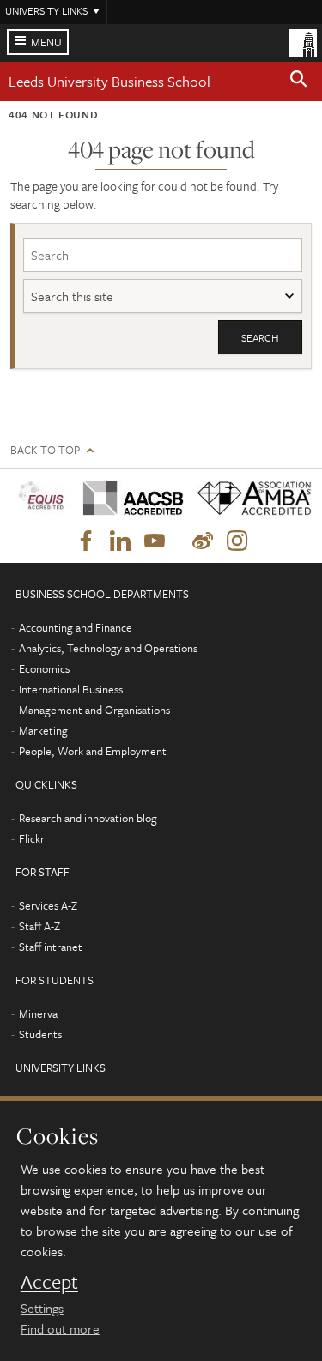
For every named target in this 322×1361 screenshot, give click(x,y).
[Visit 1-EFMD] (40, 498)
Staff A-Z (39, 926)
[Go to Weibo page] (202, 541)
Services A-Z (48, 905)
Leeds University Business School (109, 81)
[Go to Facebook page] (86, 541)
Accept (49, 1282)
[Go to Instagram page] (237, 541)
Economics (44, 668)
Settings (42, 1307)
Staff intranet (50, 946)
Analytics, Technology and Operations (108, 647)
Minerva (38, 1013)
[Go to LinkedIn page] (120, 541)
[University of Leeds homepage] (303, 41)
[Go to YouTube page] (154, 541)
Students (40, 1034)
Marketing (43, 730)
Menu (46, 42)
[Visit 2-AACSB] (127, 498)
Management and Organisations (94, 709)
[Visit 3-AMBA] (249, 499)
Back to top (45, 450)
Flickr (32, 838)
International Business (71, 689)
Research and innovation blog (88, 817)
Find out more (60, 1328)
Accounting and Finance (75, 627)
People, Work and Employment (93, 750)
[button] (298, 82)
